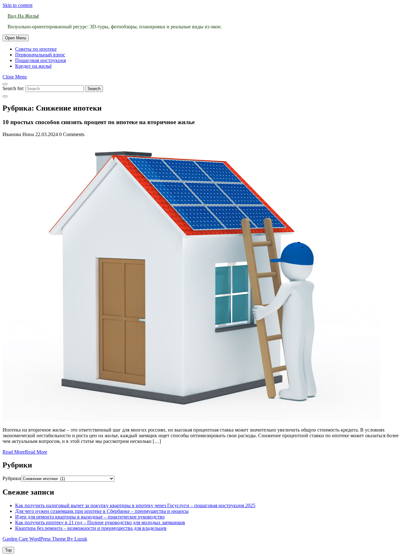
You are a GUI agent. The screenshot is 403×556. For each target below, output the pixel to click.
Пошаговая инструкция (40, 60)
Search (94, 88)
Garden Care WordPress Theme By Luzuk (45, 539)
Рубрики (12, 478)
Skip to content (17, 5)
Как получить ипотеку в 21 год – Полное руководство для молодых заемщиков (100, 522)
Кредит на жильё (33, 66)
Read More (25, 452)
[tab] (16, 38)
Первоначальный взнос (40, 54)
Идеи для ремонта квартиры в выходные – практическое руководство (90, 516)
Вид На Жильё (23, 16)
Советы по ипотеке (36, 49)
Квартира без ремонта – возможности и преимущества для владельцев (91, 528)
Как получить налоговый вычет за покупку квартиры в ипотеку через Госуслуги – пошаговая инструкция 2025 (135, 505)
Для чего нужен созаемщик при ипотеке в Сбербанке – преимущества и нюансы (102, 511)
